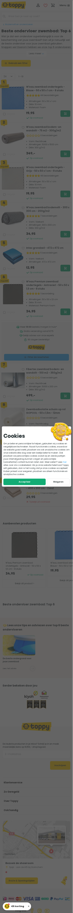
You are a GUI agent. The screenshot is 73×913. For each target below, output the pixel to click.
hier (65, 462)
